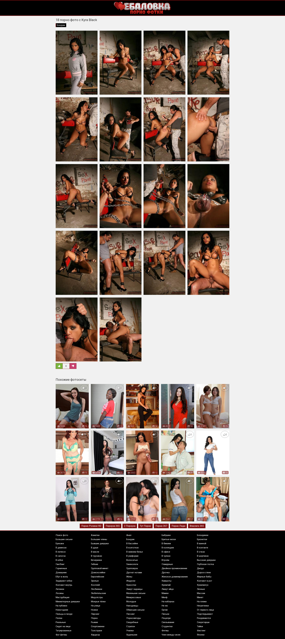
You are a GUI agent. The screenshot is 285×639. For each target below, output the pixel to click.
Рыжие (94, 622)
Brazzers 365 (197, 526)
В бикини (166, 543)
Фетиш (165, 630)
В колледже (168, 547)
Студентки (167, 626)
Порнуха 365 (113, 526)
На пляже (202, 601)
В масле (95, 551)
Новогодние (62, 609)
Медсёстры (97, 597)
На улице (95, 605)
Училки (130, 630)
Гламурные (167, 564)
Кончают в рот (204, 580)
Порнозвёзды (133, 618)
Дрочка (166, 572)
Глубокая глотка (205, 564)
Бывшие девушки (100, 543)
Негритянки (203, 605)
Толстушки (96, 630)
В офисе (166, 551)
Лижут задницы (134, 589)
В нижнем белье (134, 551)
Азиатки (95, 535)
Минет (200, 597)
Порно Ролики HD (91, 526)
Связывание (168, 622)
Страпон (130, 626)
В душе (94, 547)
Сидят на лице (63, 626)
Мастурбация (62, 597)
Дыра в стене (204, 572)
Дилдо (200, 568)
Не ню (165, 605)
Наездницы (132, 605)
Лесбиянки (96, 589)
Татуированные (63, 630)
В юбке (59, 560)
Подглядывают (205, 614)
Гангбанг (60, 564)
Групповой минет (99, 568)
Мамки (165, 593)
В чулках (166, 556)
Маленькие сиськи (135, 593)
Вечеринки (96, 560)
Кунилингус (203, 585)
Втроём (165, 560)
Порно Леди (178, 526)
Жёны (129, 576)
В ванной (201, 543)
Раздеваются (204, 618)
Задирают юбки (64, 580)
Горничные (61, 568)
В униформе (132, 556)
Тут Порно (145, 526)
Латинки (60, 589)
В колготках (132, 547)
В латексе (61, 551)
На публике (61, 605)
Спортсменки (97, 626)
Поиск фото (62, 535)
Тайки (200, 626)
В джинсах (61, 547)
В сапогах (61, 556)
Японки (200, 634)
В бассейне (132, 543)
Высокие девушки (206, 560)
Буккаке (60, 543)
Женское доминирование (175, 576)
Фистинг (201, 630)
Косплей (95, 585)
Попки (59, 618)
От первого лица (205, 609)
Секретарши (203, 622)
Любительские (98, 593)
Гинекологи (132, 564)
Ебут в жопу (62, 576)
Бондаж (61, 25)
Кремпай (166, 585)
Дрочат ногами (134, 572)
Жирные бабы (204, 576)
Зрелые (95, 580)
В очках (201, 551)
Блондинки (202, 535)
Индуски (130, 580)
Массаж (201, 593)
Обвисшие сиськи (135, 609)
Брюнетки (202, 539)
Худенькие (131, 634)
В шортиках (203, 556)
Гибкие (94, 564)
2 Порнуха (129, 526)
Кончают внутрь (64, 585)
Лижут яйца (168, 589)
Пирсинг (95, 614)
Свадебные (132, 622)
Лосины (60, 593)
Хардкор (95, 634)
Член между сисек (171, 634)
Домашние (61, 572)
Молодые (131, 601)
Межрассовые (133, 597)
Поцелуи (166, 618)
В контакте (202, 547)
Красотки (131, 585)
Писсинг (130, 614)
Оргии (165, 609)
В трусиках (96, 556)
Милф (164, 597)
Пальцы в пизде (64, 614)
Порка (94, 618)
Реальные (61, 622)
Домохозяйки (98, 572)
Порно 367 (161, 526)
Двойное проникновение (174, 568)
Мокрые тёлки (98, 601)
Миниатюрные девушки (68, 601)
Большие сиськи (64, 539)
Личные (201, 589)
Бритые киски (169, 539)
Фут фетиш (61, 634)
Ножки (94, 609)
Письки (165, 614)
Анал (128, 535)
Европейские (97, 576)
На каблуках (168, 601)
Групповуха (132, 568)
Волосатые (132, 560)
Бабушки (166, 535)
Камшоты (166, 580)
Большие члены (99, 539)
